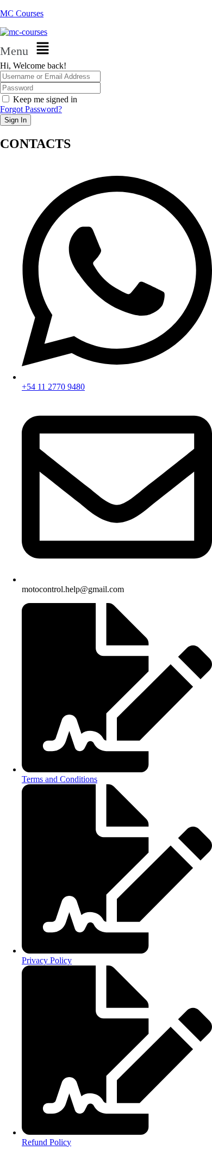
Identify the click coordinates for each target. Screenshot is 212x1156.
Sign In (15, 120)
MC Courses (21, 13)
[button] (106, 49)
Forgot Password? (31, 109)
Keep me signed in (45, 99)
